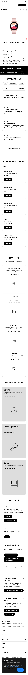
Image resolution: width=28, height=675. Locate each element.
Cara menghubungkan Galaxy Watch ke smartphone (12, 56)
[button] (14, 96)
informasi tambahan (12, 72)
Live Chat (8, 516)
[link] (25, 40)
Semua (5, 83)
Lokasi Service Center (11, 555)
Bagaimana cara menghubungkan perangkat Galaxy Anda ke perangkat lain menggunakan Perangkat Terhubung (14, 59)
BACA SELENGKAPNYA (13, 274)
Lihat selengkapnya (13, 567)
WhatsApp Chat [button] (9, 520)
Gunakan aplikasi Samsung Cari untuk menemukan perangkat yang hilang (12, 62)
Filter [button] (4, 166)
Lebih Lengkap (9, 614)
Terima (20, 670)
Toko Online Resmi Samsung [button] (13, 590)
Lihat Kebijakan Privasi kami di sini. (13, 666)
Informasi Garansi (14, 46)
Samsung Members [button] (10, 610)
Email (7, 537)
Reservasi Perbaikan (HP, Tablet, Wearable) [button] (12, 559)
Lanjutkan (22, 5)
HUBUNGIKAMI (22, 72)
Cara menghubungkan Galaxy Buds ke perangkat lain (12, 53)
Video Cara (21, 83)
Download (8, 179)
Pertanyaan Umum (13, 83)
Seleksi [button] (5, 88)
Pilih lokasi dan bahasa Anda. (7, 1)
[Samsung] (4, 9)
